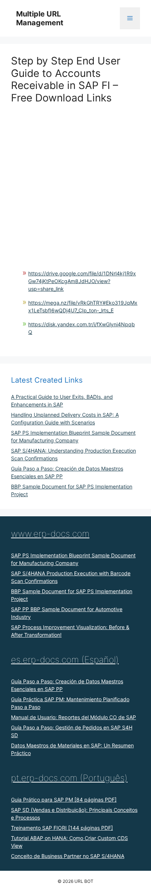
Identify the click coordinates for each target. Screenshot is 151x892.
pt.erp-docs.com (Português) (69, 778)
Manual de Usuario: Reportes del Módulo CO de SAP (73, 717)
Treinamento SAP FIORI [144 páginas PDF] (62, 828)
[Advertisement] (75, 179)
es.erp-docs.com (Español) (65, 659)
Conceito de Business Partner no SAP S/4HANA (67, 856)
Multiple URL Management (39, 18)
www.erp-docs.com (50, 533)
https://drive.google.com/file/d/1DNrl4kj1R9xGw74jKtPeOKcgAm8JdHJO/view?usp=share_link (82, 281)
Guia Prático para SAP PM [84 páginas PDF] (64, 799)
